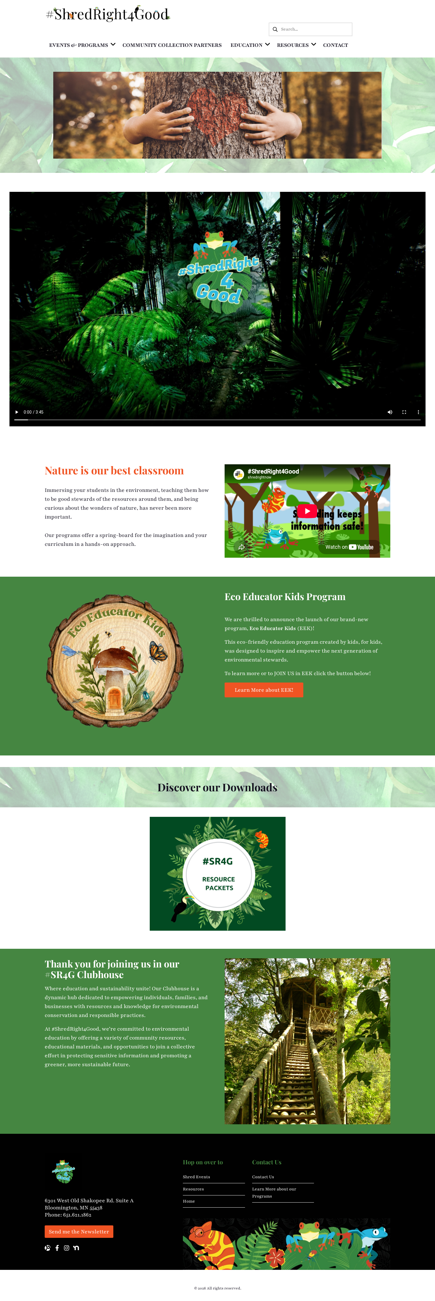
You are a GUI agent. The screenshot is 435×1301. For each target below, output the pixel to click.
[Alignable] (48, 1248)
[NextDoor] (76, 1248)
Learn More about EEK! (264, 689)
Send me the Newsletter (79, 1231)
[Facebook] (57, 1248)
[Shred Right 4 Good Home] (108, 13)
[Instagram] (67, 1248)
